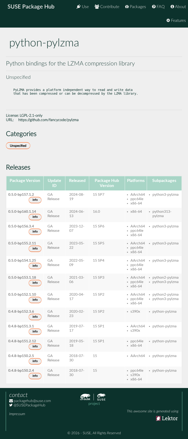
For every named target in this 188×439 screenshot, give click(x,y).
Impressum (17, 414)
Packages (137, 7)
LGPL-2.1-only (31, 115)
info (35, 199)
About (180, 7)
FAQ (160, 7)
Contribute (109, 7)
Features (178, 21)
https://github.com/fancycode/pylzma (48, 120)
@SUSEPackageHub (29, 405)
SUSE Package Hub (31, 7)
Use (85, 7)
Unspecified (18, 145)
